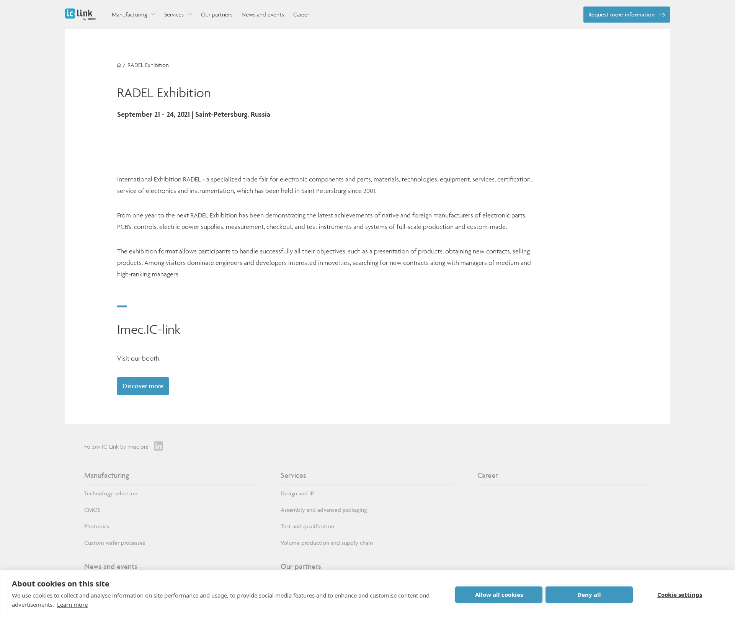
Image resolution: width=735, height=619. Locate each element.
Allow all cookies (499, 594)
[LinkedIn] (158, 446)
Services (293, 475)
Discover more (143, 386)
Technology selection (110, 493)
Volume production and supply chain (327, 542)
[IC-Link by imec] (80, 14)
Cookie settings (679, 594)
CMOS (92, 509)
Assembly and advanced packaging (324, 509)
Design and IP (297, 493)
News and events (110, 566)
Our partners (301, 566)
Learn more (72, 604)
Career (487, 475)
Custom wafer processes (114, 542)
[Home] (119, 65)
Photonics (96, 526)
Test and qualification (307, 526)
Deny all (589, 594)
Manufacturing (106, 475)
